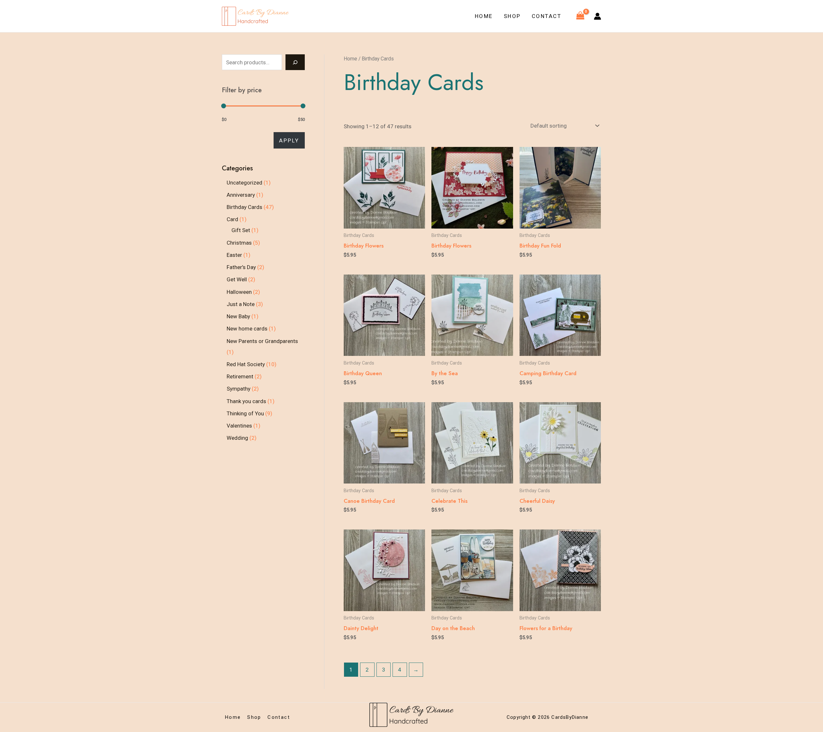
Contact (547, 16)
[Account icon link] (597, 16)
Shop (512, 16)
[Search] (295, 62)
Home (484, 16)
